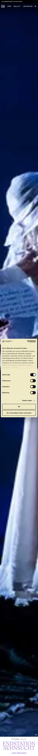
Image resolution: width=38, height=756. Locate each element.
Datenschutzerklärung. (10, 367)
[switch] (33, 380)
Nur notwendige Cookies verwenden (19, 413)
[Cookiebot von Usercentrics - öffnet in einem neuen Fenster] (27, 341)
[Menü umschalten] (35, 6)
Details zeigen (27, 400)
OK (19, 406)
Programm (15, 739)
